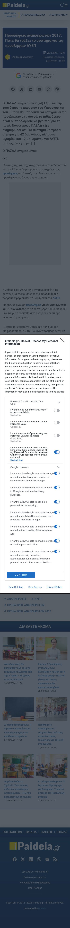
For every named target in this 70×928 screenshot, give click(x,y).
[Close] (63, 341)
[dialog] (35, 464)
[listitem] (35, 402)
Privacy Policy (54, 587)
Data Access (35, 587)
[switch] (57, 410)
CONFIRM (21, 575)
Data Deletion (15, 587)
